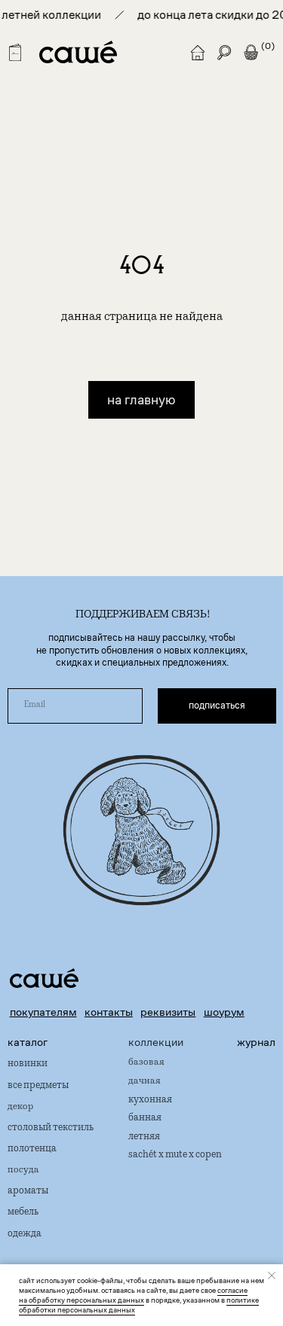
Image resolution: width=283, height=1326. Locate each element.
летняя (144, 1137)
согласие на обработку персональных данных (133, 1295)
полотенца (32, 1149)
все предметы (38, 1086)
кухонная (150, 1100)
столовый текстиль (51, 1128)
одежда (25, 1234)
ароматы (28, 1191)
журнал (256, 1042)
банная (144, 1118)
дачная (144, 1082)
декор (21, 1107)
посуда (23, 1171)
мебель (23, 1213)
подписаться (217, 706)
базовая (146, 1063)
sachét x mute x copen (175, 1155)
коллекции (155, 1042)
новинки (28, 1064)
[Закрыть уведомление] (271, 1275)
